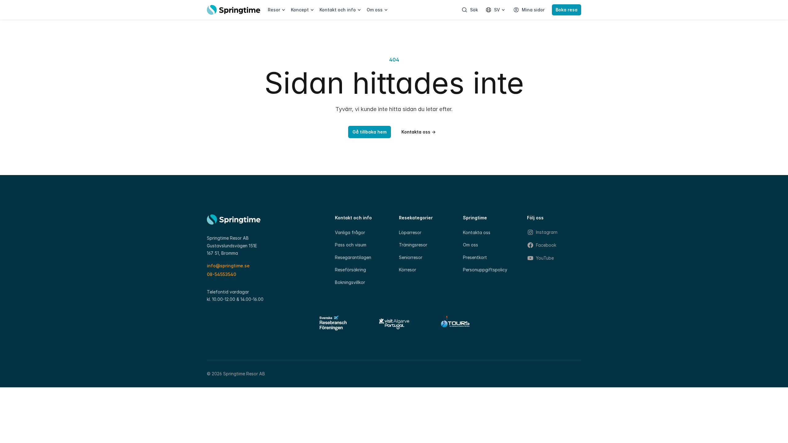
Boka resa (566, 9)
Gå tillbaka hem (369, 131)
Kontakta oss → (418, 131)
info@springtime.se (228, 265)
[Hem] (233, 10)
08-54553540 (221, 274)
